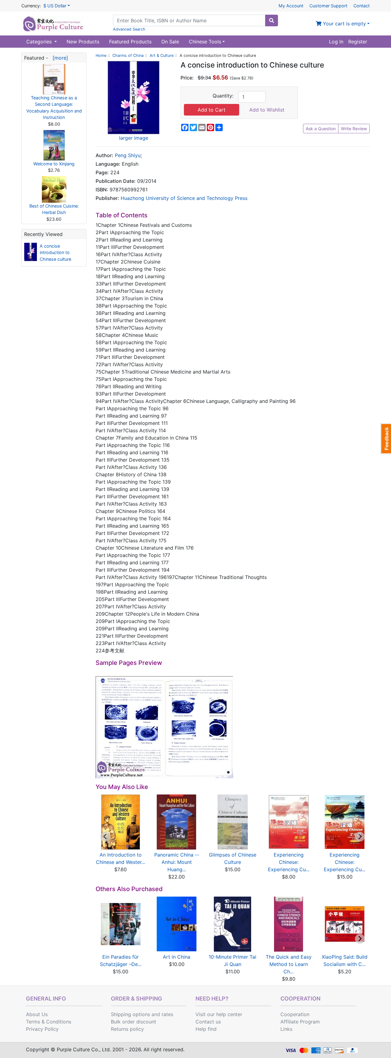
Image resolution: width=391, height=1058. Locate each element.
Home (101, 55)
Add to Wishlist (266, 110)
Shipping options (130, 1014)
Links (286, 1029)
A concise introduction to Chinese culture (55, 252)
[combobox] (189, 20)
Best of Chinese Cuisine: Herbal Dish (54, 209)
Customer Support (328, 5)
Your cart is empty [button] (343, 23)
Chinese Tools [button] (205, 42)
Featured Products (130, 42)
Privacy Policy (42, 1029)
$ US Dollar (54, 5)
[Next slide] (360, 837)
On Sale (170, 42)
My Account (291, 5)
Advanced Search (129, 29)
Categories (39, 42)
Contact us (208, 1022)
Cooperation (294, 1014)
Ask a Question (321, 128)
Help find (206, 1029)
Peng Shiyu (128, 155)
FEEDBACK (385, 438)
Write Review (354, 128)
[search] (271, 20)
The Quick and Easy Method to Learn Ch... (289, 964)
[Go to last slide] (105, 837)
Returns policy (127, 1029)
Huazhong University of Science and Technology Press (184, 198)
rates (167, 1014)
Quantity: (223, 96)
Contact (361, 5)
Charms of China (128, 55)
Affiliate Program (300, 1022)
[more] (58, 58)
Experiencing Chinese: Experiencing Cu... (288, 862)
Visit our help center (219, 1014)
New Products (83, 42)
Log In (336, 42)
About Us (37, 1014)
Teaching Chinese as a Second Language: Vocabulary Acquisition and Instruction (54, 107)
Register (357, 42)
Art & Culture (162, 55)
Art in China (176, 957)
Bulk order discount (133, 1022)
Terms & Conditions (48, 1022)
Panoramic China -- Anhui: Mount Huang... (176, 862)
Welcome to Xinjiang (54, 163)
